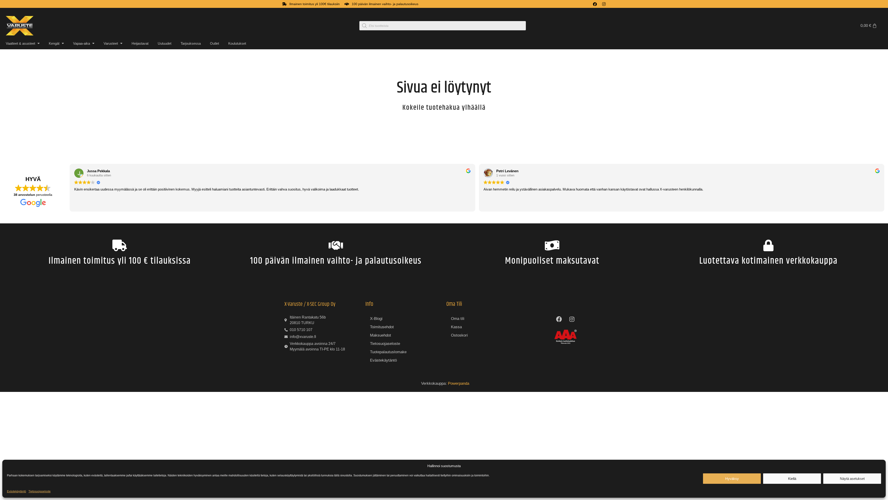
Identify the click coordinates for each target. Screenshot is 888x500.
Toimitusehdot (382, 327)
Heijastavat (140, 43)
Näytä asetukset (852, 479)
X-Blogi (376, 318)
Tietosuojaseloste (39, 491)
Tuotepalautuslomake (388, 352)
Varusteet (111, 43)
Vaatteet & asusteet (20, 43)
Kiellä (792, 479)
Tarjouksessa (191, 43)
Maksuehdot (380, 335)
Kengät (54, 43)
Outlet (214, 43)
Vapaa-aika (81, 43)
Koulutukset (237, 43)
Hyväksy (732, 479)
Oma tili (457, 318)
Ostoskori (459, 335)
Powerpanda (458, 383)
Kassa (456, 327)
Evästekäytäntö (16, 491)
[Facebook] (595, 4)
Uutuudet (164, 43)
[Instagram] (604, 4)
